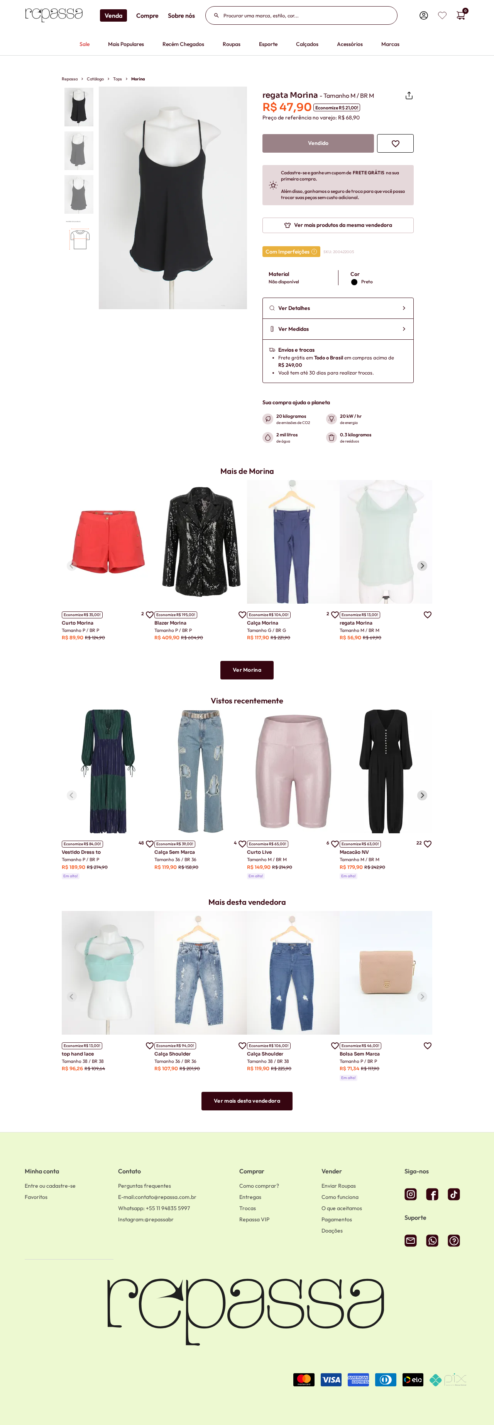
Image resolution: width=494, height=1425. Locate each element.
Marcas (390, 44)
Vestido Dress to (81, 852)
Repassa (70, 79)
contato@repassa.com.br (157, 1196)
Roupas (231, 44)
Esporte (268, 44)
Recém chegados (183, 44)
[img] (442, 15)
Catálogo (95, 79)
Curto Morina (77, 623)
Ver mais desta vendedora (247, 1100)
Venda (113, 15)
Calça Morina (262, 623)
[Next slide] (422, 566)
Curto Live (259, 852)
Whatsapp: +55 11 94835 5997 (154, 1208)
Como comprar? (259, 1185)
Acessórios (350, 44)
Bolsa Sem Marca (360, 1054)
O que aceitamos (341, 1208)
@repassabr (146, 1219)
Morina (138, 79)
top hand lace (78, 1054)
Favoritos (36, 1196)
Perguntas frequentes (144, 1185)
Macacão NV (354, 852)
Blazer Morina (170, 623)
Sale (85, 44)
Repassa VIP (254, 1219)
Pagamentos (336, 1219)
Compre (147, 15)
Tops (117, 79)
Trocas (247, 1208)
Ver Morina (247, 669)
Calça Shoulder (172, 1054)
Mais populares (126, 44)
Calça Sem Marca (174, 852)
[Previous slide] (72, 566)
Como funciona (340, 1196)
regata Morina (356, 623)
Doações (332, 1230)
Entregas (250, 1196)
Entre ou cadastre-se (50, 1185)
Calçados (307, 44)
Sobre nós (181, 15)
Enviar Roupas (338, 1185)
